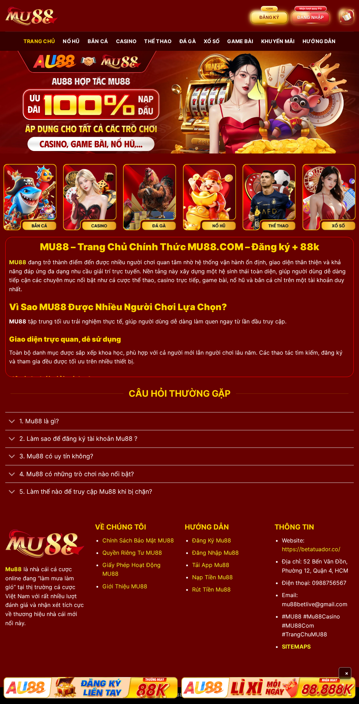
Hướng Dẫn (319, 41)
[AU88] (91, 687)
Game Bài (240, 41)
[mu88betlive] (31, 15)
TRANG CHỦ (39, 41)
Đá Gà (188, 41)
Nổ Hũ (71, 41)
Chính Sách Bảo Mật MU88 (138, 540)
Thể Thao (157, 41)
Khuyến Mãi (278, 41)
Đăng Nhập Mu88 (215, 552)
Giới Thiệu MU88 (124, 586)
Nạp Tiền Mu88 (212, 577)
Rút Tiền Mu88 (211, 589)
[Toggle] (12, 421)
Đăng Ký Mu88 (211, 540)
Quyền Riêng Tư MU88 (132, 552)
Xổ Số (211, 41)
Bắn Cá (98, 41)
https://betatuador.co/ (311, 549)
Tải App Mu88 (210, 564)
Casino (126, 41)
